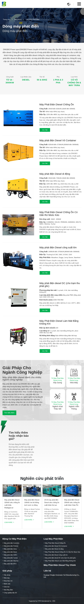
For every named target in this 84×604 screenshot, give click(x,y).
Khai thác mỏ (8, 581)
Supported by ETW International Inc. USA (42, 601)
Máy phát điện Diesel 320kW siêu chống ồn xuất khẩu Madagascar (12, 504)
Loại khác (8, 522)
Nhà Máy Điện (8, 590)
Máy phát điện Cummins (11, 543)
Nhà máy (7, 578)
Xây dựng (7, 575)
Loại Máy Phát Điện (53, 539)
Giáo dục (7, 587)
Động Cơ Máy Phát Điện (15, 539)
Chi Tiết (44, 130)
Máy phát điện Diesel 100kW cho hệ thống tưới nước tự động (31, 502)
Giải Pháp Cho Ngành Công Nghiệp (22, 370)
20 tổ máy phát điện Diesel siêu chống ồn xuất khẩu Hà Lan (51, 502)
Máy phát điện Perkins (11, 546)
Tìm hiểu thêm (9, 413)
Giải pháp (7, 571)
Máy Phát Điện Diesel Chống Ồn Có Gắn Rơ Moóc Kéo (58, 213)
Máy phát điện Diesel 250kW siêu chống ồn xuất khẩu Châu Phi (72, 502)
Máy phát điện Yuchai (11, 558)
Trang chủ (6, 19)
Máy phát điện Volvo (10, 549)
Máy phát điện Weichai (11, 561)
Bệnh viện (7, 584)
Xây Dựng (57, 380)
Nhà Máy (74, 380)
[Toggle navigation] (79, 4)
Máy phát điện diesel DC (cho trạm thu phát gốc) (59, 284)
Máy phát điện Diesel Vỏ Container (57, 140)
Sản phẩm (17, 19)
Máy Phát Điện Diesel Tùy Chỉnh (60, 565)
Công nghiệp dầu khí (10, 593)
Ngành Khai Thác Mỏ (57, 405)
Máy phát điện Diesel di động (54, 174)
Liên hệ (47, 571)
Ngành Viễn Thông (74, 405)
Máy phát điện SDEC (10, 555)
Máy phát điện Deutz (10, 552)
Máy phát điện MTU (10, 564)
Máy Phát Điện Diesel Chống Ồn (56, 104)
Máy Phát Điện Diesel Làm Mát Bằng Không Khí (58, 322)
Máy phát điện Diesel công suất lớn (58, 247)
